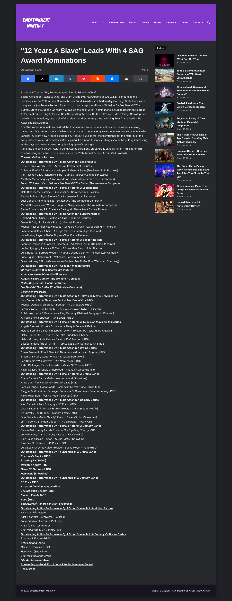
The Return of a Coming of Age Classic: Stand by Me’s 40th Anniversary (192, 138)
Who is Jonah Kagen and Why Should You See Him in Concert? (193, 90)
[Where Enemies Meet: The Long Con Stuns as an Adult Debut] (164, 190)
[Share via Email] (126, 78)
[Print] (140, 78)
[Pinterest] (84, 78)
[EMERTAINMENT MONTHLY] (36, 22)
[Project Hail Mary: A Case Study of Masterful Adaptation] (164, 123)
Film (94, 22)
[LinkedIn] (56, 78)
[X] (42, 78)
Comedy (171, 22)
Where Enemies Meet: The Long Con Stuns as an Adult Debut (193, 189)
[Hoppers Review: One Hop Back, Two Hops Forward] (164, 155)
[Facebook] (28, 78)
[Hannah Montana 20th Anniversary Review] (164, 207)
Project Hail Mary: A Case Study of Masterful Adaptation (191, 122)
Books (158, 22)
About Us (198, 22)
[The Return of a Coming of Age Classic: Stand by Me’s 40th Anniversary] (164, 139)
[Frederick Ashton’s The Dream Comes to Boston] (164, 108)
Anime (184, 22)
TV (102, 22)
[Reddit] (98, 78)
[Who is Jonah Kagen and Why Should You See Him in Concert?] (164, 91)
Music (132, 22)
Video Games (116, 22)
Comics (145, 22)
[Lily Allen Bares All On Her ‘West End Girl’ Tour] (164, 60)
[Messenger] (112, 78)
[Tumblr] (70, 78)
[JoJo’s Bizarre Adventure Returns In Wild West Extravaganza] (164, 75)
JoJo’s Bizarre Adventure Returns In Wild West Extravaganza (191, 74)
